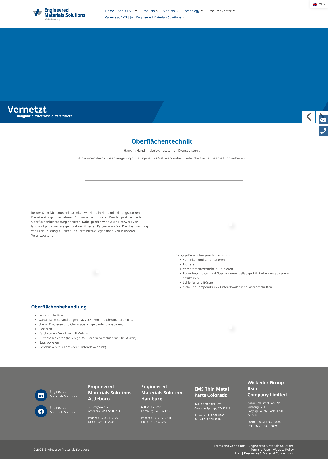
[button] (128, 11)
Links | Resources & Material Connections (263, 453)
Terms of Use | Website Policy (272, 449)
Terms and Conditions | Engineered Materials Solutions (254, 446)
